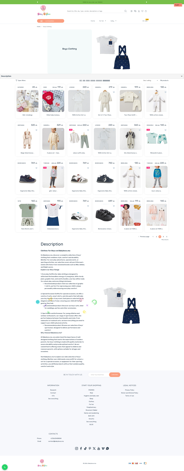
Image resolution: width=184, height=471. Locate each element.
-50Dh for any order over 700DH (92, 2)
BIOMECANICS (22, 163)
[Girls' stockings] (27, 101)
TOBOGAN (46, 163)
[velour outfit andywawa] (79, 139)
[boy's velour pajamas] (157, 177)
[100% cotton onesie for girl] (157, 101)
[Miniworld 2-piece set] (157, 139)
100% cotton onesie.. (156, 115)
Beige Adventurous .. (27, 153)
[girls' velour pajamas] (53, 177)
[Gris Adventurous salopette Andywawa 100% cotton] (131, 139)
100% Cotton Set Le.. (79, 115)
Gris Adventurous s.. (130, 153)
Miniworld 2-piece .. (156, 153)
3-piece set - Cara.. (53, 153)
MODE (45, 87)
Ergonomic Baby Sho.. (27, 191)
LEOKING (71, 87)
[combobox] (97, 11)
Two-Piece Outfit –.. (130, 115)
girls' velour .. (53, 191)
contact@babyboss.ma (56, 441)
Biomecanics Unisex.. (105, 229)
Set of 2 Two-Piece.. (105, 115)
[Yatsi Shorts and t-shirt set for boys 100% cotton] (27, 215)
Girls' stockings (27, 115)
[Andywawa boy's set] (53, 215)
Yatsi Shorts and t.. (27, 229)
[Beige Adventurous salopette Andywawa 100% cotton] (27, 139)
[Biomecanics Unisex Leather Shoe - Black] (105, 215)
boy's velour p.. (156, 191)
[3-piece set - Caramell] (53, 139)
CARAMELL (98, 87)
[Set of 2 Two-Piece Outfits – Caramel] (105, 101)
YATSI (19, 201)
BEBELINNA (150, 87)
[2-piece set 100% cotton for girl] (131, 215)
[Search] (125, 11)
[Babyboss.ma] (44, 11)
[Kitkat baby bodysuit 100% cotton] (53, 101)
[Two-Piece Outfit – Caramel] (131, 101)
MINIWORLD (150, 125)
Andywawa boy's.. (53, 229)
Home (38, 26)
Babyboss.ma (92, 463)
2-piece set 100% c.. (130, 229)
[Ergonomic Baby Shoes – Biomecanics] (27, 177)
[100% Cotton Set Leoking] (79, 101)
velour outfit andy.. (79, 153)
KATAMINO (21, 87)
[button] (37, 2)
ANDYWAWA (21, 125)
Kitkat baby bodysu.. (53, 115)
